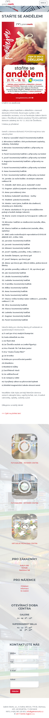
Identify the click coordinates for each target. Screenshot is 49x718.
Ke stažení (25, 591)
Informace (25, 588)
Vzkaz (12, 679)
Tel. (11, 662)
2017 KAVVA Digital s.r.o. (25, 714)
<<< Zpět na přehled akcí (11, 413)
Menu (43, 3)
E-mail (13, 670)
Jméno (13, 653)
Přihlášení (24, 586)
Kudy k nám (24, 565)
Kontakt (25, 568)
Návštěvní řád (24, 570)
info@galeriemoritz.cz (35, 711)
